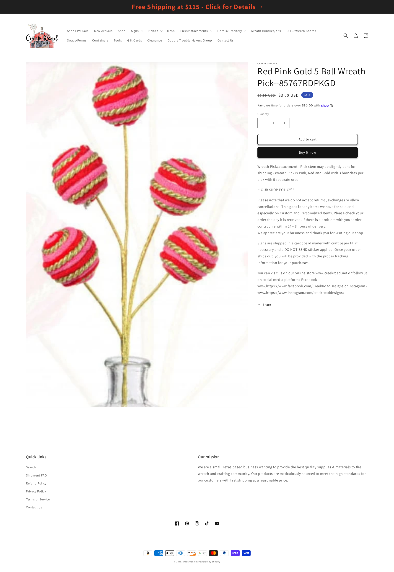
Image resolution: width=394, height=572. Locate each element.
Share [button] (267, 305)
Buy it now (307, 152)
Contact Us (34, 507)
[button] (136, 31)
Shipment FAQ (36, 475)
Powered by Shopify (209, 561)
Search (31, 467)
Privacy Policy (36, 491)
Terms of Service (38, 499)
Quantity (263, 114)
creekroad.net (190, 561)
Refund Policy (36, 483)
